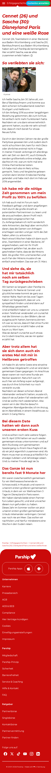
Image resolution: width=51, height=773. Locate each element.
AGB (4, 599)
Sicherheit (7, 668)
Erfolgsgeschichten (17, 3)
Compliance (8, 613)
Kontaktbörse (9, 724)
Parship (5, 543)
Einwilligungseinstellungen (17, 632)
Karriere (6, 586)
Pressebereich (10, 593)
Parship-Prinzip (10, 662)
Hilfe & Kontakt (10, 688)
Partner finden (10, 737)
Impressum (8, 639)
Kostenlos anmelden (38, 3)
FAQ (4, 695)
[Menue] (3, 3)
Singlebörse (8, 718)
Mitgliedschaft (10, 655)
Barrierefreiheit (10, 675)
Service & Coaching (12, 681)
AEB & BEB (8, 606)
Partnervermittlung (13, 731)
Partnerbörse (9, 711)
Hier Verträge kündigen (15, 619)
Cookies (6, 626)
